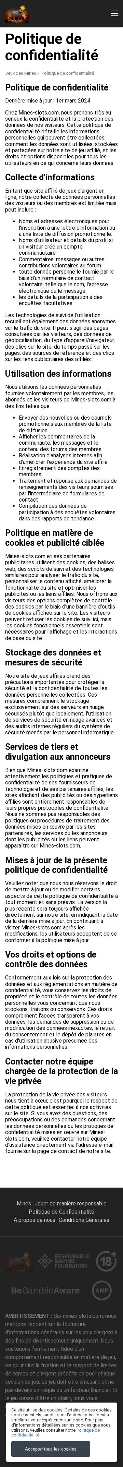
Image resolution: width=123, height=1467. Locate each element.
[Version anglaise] (28, 113)
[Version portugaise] (95, 113)
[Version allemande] (61, 113)
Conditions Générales (84, 1220)
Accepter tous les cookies (51, 1449)
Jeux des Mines (20, 73)
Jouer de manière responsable (71, 1203)
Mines (24, 1203)
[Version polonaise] (111, 113)
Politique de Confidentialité (61, 1212)
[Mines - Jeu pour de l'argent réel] (17, 13)
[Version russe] (11, 113)
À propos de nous (34, 1220)
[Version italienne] (44, 113)
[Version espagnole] (78, 113)
